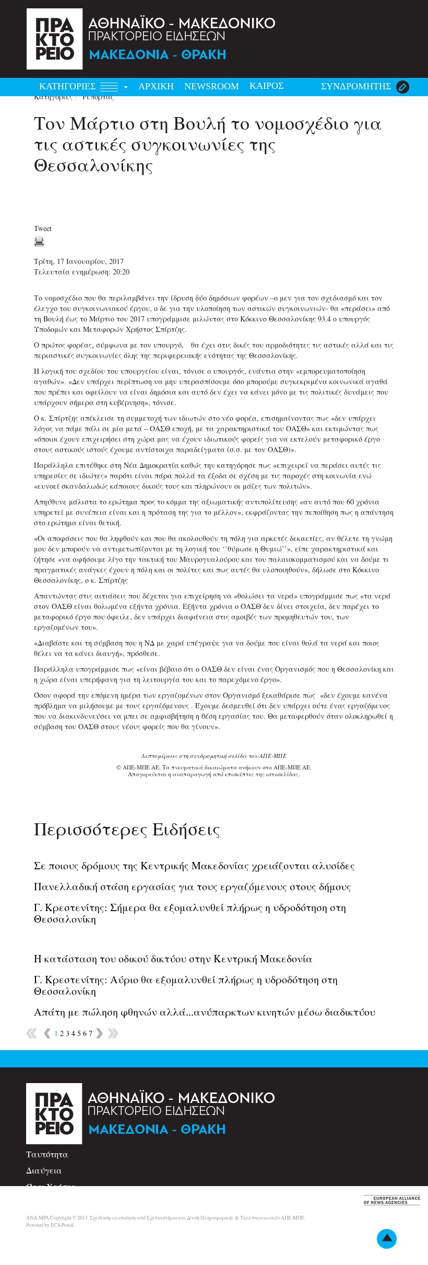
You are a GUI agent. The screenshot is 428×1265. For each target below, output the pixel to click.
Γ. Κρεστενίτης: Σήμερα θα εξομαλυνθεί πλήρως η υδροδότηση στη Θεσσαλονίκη (190, 913)
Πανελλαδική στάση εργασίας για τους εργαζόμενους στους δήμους (192, 886)
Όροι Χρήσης (50, 1186)
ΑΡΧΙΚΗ (156, 86)
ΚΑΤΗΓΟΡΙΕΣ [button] (68, 86)
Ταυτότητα (47, 1154)
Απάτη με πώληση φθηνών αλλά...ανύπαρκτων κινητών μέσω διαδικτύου (204, 1012)
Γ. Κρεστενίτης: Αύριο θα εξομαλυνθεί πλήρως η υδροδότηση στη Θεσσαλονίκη (186, 985)
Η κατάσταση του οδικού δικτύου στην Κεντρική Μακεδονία (173, 958)
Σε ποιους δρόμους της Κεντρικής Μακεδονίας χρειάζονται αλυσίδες (194, 865)
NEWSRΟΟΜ (211, 86)
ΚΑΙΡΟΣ (266, 85)
